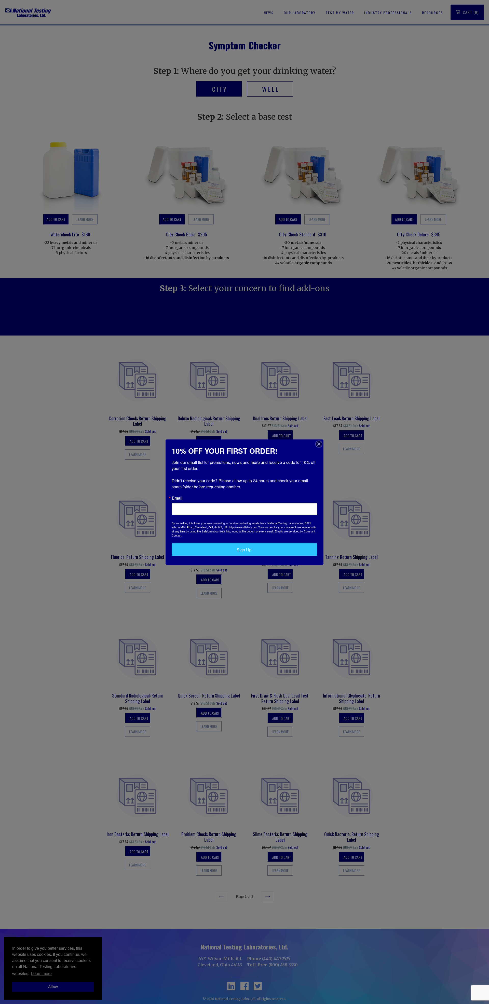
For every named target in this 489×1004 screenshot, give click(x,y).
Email (177, 498)
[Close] (319, 444)
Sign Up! (244, 550)
